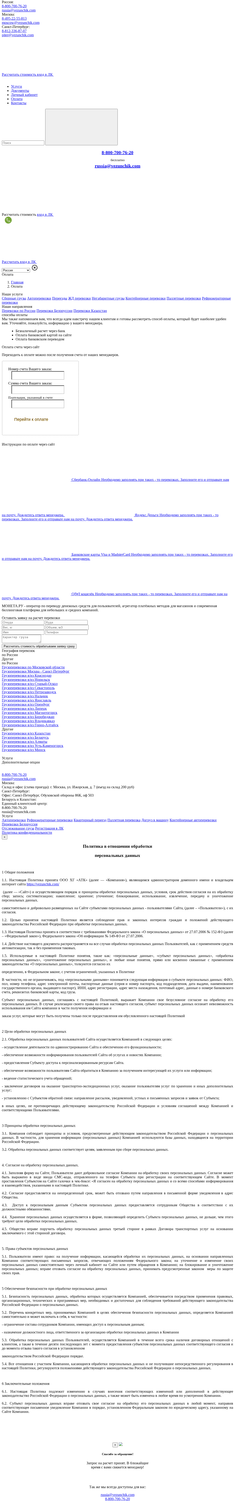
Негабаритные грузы (108, 298)
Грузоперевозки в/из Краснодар (26, 675)
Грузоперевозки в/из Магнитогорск (29, 713)
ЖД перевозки (79, 298)
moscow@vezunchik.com (20, 23)
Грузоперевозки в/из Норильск (26, 680)
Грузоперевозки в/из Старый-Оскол (30, 684)
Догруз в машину (155, 820)
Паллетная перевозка (123, 820)
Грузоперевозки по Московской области (33, 667)
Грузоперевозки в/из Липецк (24, 708)
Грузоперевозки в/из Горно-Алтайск (30, 725)
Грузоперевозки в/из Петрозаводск (29, 692)
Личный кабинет (24, 95)
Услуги (16, 86)
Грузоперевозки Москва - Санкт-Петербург (36, 671)
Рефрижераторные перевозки (50, 820)
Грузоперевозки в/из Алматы (24, 742)
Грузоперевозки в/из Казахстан (26, 733)
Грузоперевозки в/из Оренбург (26, 704)
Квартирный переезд (90, 820)
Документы (20, 91)
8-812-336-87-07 (14, 31)
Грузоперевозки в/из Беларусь (25, 737)
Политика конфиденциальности (27, 832)
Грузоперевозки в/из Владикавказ (28, 721)
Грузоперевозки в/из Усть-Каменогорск (32, 746)
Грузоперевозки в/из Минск (23, 750)
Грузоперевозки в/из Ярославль (26, 700)
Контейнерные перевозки (146, 298)
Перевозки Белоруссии (54, 311)
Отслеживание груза (18, 828)
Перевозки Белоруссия (19, 824)
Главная (17, 282)
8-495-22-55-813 (14, 18)
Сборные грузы (14, 298)
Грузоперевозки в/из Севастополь (28, 688)
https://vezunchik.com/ (43, 884)
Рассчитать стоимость (39, 646)
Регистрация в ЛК (49, 828)
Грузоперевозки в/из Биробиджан (28, 717)
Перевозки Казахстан (90, 311)
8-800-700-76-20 (14, 6)
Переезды (59, 298)
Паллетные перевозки (184, 298)
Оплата (16, 99)
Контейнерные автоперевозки (193, 820)
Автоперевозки (39, 298)
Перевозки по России (19, 311)
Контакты (18, 103)
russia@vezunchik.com (19, 10)
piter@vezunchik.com (18, 35)
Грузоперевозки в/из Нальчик (25, 696)
